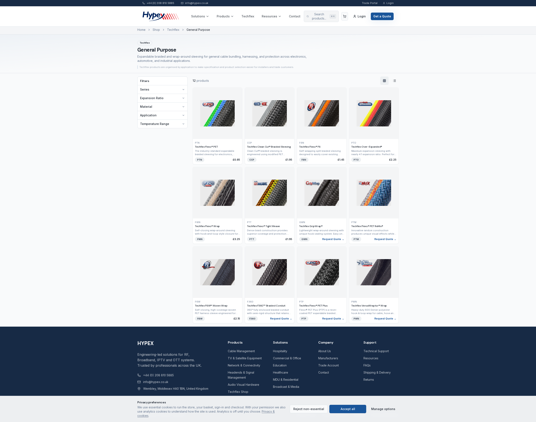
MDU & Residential (285, 379)
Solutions (198, 16)
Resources (269, 16)
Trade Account (328, 365)
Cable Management (241, 351)
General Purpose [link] (198, 29)
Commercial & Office (287, 358)
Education (280, 365)
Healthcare (280, 372)
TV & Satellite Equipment (245, 358)
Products (223, 16)
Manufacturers (328, 358)
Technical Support (376, 351)
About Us (324, 351)
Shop (156, 29)
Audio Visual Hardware (243, 384)
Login (390, 3)
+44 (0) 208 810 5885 (158, 375)
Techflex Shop (238, 391)
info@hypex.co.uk (155, 382)
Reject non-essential (308, 409)
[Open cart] (344, 16)
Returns (368, 379)
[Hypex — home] (160, 16)
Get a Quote (382, 16)
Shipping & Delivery (377, 372)
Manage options (383, 409)
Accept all (348, 409)
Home (141, 29)
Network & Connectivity (244, 365)
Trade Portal (370, 3)
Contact (294, 16)
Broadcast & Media (286, 386)
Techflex (247, 16)
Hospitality (280, 351)
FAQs (367, 365)
